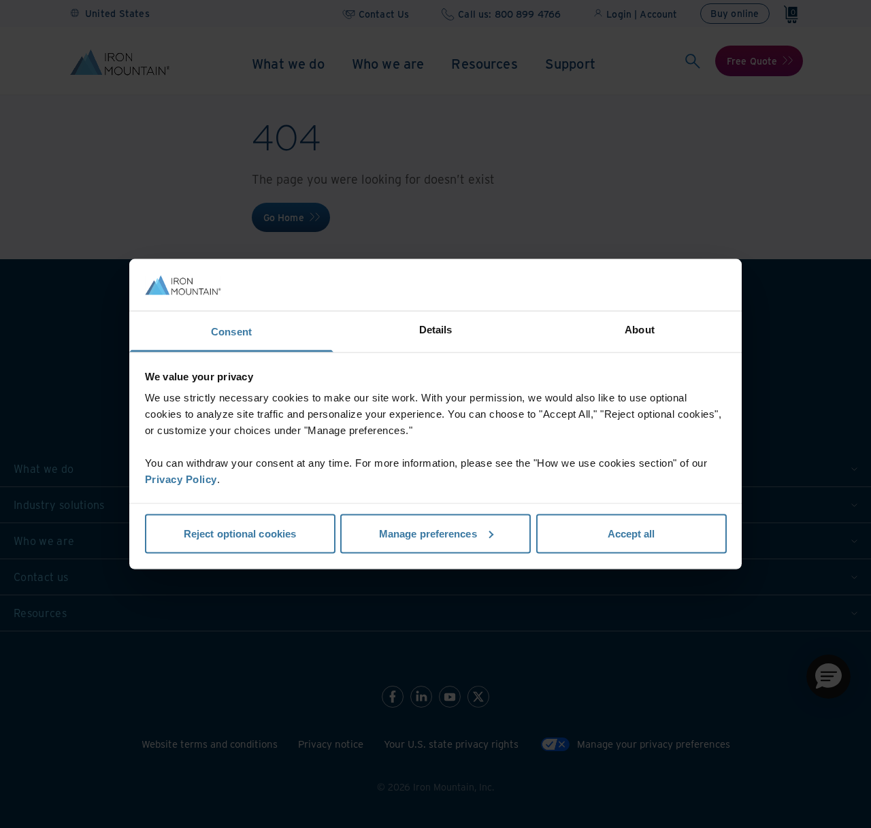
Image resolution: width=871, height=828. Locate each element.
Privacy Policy (181, 479)
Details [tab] (436, 329)
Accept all (631, 533)
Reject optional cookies (240, 533)
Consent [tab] (231, 331)
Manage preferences (428, 533)
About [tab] (640, 329)
